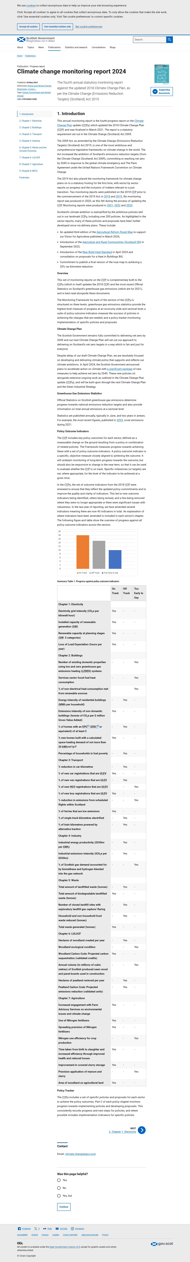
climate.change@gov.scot (80, 1154)
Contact (45, 1235)
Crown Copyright (70, 1235)
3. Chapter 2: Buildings (30, 127)
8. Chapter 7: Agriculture (31, 164)
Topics (30, 47)
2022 (117, 205)
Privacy (105, 1235)
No (64, 1188)
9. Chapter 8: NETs (28, 171)
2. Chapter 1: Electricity (30, 120)
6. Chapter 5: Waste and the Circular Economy (32, 149)
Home (19, 56)
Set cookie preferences (88, 26)
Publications (54, 47)
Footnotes (24, 177)
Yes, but (67, 1195)
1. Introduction (26, 114)
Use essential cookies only (57, 26)
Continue (63, 1207)
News (41, 47)
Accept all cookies (28, 26)
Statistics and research (76, 47)
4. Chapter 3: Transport (30, 134)
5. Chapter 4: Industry (29, 141)
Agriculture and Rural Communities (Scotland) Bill (111, 242)
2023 (129, 205)
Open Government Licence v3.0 (65, 1247)
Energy (26, 92)
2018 (107, 196)
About (20, 47)
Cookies (55, 1235)
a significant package (119, 369)
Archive (34, 1235)
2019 (119, 196)
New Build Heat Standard (97, 252)
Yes (65, 1180)
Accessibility (22, 1235)
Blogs (112, 47)
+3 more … (32, 89)
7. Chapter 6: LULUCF (29, 157)
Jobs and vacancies (89, 1235)
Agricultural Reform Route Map (115, 232)
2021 (110, 205)
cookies (31, 5)
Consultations (98, 47)
